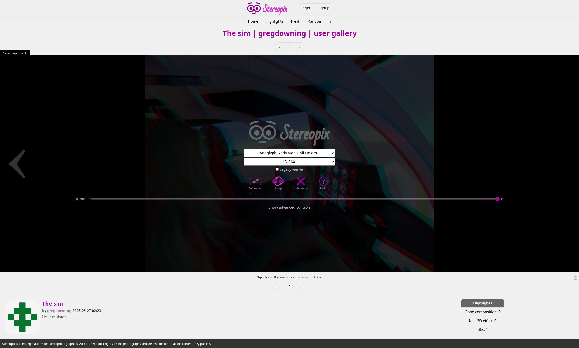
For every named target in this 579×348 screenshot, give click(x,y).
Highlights (274, 21)
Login (305, 7)
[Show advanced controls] (289, 207)
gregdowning (59, 310)
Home (253, 21)
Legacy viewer (291, 169)
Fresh (295, 21)
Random (315, 21)
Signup (324, 7)
